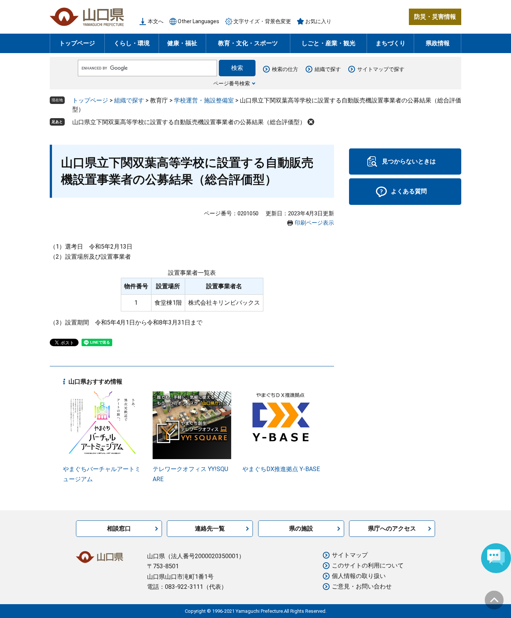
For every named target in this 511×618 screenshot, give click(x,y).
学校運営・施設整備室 (204, 100)
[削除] (310, 122)
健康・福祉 (182, 43)
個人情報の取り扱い (359, 575)
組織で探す (328, 69)
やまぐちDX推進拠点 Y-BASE (281, 469)
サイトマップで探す (380, 69)
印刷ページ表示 (314, 222)
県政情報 (438, 43)
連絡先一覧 (210, 528)
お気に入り (318, 21)
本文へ (155, 21)
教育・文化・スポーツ (248, 43)
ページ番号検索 (231, 83)
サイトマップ (350, 555)
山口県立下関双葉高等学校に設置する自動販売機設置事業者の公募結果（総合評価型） (189, 122)
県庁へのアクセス (392, 528)
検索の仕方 (285, 69)
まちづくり (391, 43)
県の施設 (301, 528)
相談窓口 (119, 528)
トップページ (77, 43)
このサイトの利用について (368, 565)
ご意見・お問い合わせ (362, 586)
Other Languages (198, 21)
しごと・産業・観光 (328, 43)
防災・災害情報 (435, 16)
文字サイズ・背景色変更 (262, 21)
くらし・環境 (132, 43)
